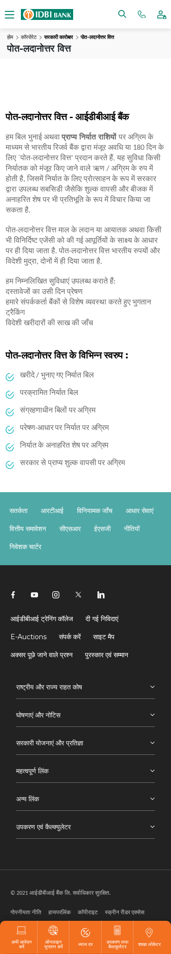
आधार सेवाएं (139, 510)
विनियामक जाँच (95, 510)
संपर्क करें (70, 637)
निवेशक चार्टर (25, 546)
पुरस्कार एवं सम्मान (106, 655)
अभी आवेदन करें (21, 944)
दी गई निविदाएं (102, 619)
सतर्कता (19, 510)
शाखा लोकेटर (149, 944)
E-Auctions (28, 637)
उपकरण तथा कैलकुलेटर (117, 944)
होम (10, 37)
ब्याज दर (85, 944)
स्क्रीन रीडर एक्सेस (124, 912)
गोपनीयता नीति (25, 912)
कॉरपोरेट (29, 37)
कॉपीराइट (88, 912)
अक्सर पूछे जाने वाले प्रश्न (41, 655)
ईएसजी (102, 528)
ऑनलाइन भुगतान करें (53, 944)
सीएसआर (70, 528)
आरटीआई (52, 510)
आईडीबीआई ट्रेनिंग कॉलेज (41, 619)
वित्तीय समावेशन (28, 528)
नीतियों (132, 528)
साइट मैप (103, 637)
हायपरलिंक (59, 912)
